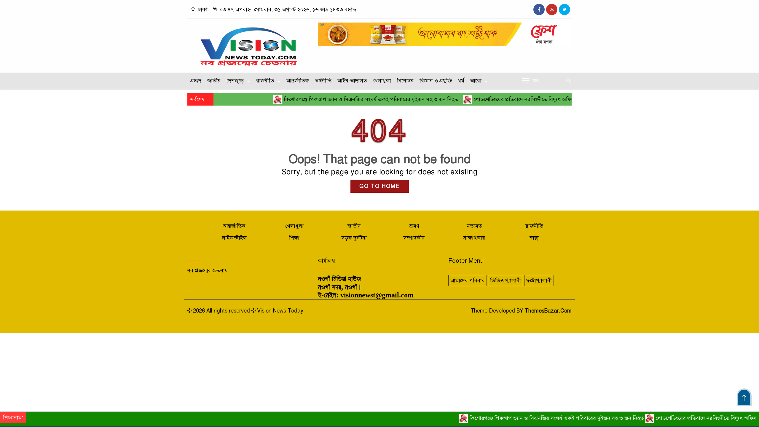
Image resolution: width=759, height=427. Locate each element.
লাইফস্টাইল (234, 238)
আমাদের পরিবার (467, 280)
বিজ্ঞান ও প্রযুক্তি (436, 80)
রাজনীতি (265, 80)
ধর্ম (461, 80)
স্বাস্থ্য (534, 238)
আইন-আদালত (352, 80)
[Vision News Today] (249, 44)
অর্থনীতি (323, 80)
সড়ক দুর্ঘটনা (354, 238)
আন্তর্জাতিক (297, 80)
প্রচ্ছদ (195, 80)
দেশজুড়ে (235, 80)
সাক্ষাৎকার (474, 238)
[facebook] (539, 9)
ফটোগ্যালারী (539, 280)
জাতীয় (214, 80)
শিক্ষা (294, 238)
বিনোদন (405, 80)
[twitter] (564, 9)
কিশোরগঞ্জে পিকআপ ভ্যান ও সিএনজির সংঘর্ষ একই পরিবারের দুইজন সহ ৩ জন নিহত (358, 99)
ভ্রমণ (414, 226)
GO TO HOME (379, 186)
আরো (475, 80)
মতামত (474, 226)
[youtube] (551, 9)
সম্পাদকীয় (414, 238)
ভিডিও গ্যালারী (505, 280)
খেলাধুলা (382, 80)
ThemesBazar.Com (548, 310)
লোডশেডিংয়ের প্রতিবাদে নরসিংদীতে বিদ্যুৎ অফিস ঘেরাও (518, 99)
